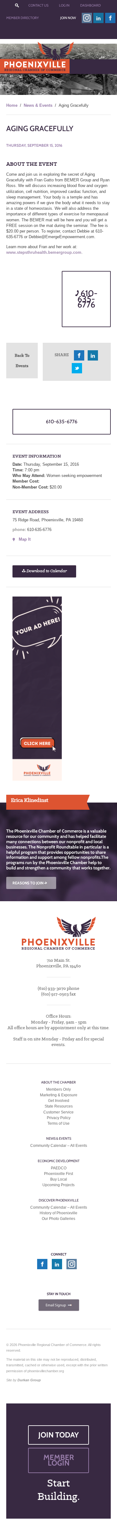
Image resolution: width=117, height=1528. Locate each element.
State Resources (59, 1106)
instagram (87, 17)
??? (17, 5)
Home (11, 105)
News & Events (38, 105)
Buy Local (58, 1179)
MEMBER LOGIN (58, 1460)
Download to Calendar (46, 571)
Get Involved (58, 1101)
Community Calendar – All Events (58, 1146)
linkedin (98, 17)
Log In (64, 5)
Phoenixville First (58, 1174)
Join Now (68, 18)
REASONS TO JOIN (30, 883)
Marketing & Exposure (58, 1095)
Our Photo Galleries (58, 1219)
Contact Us (38, 5)
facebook (110, 17)
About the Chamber (58, 1082)
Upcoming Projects (58, 1185)
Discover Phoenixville (59, 1200)
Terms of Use (58, 1123)
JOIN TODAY (58, 1434)
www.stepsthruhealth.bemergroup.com (43, 252)
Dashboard (90, 5)
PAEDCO (58, 1168)
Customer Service (58, 1112)
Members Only (58, 1089)
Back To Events (22, 360)
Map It (25, 539)
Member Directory (22, 18)
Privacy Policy (59, 1118)
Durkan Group (29, 1380)
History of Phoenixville (58, 1213)
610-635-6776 (87, 299)
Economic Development (59, 1161)
